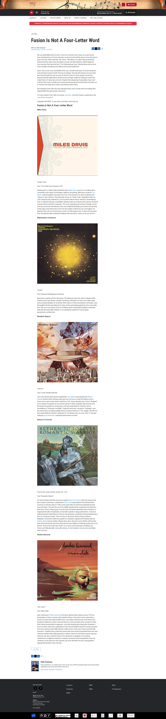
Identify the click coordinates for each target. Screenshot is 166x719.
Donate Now (69, 689)
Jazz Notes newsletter (45, 97)
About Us (67, 18)
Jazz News (34, 34)
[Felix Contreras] (35, 666)
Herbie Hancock (54, 615)
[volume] (36, 12)
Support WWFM (55, 18)
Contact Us (69, 685)
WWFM (34, 692)
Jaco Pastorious (49, 415)
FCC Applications (116, 689)
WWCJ (114, 685)
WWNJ (91, 689)
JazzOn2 (43, 18)
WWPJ (91, 685)
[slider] (39, 12)
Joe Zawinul (71, 397)
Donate (132, 4)
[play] (31, 13)
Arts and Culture (96, 18)
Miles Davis (73, 190)
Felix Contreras (41, 48)
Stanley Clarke (42, 521)
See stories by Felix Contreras (51, 669)
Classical (32, 18)
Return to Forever (75, 500)
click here (68, 95)
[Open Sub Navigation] (37, 18)
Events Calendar (80, 18)
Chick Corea (68, 502)
